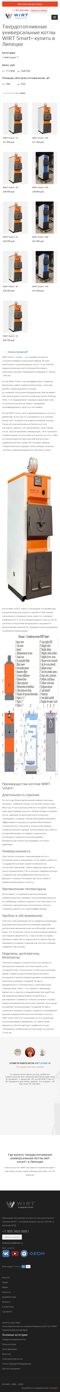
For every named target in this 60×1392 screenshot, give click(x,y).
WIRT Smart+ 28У (40, 237)
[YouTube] (15, 1253)
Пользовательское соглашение (17, 1326)
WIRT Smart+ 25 (10, 237)
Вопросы (6, 1302)
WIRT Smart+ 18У (40, 138)
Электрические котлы (12, 1359)
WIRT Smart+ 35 (10, 336)
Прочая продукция (11, 1368)
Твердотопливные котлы (13, 1339)
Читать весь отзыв (30, 1112)
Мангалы (6, 1354)
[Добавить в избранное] (23, 132)
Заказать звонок (39, 10)
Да (23, 1267)
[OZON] (37, 1253)
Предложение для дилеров (15, 1330)
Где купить (7, 1311)
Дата (17, 93)
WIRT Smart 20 (42, 1063)
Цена (22, 93)
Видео (5, 1287)
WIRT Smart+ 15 (10, 138)
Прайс (5, 1282)
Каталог (6, 1277)
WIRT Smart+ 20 (10, 187)
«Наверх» (53, 1388)
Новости (6, 1292)
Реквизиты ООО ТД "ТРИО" (44, 1326)
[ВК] (5, 1253)
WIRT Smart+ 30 (10, 286)
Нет (28, 1267)
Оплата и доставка (11, 1322)
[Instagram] (24, 1253)
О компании (8, 1306)
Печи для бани (9, 1344)
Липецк (16, 1266)
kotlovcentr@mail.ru (12, 1242)
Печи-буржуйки (9, 1349)
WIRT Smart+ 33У (40, 286)
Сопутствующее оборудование (16, 1364)
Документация (9, 1297)
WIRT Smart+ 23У (40, 187)
